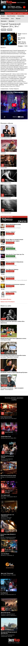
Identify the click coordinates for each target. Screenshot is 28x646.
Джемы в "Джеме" (10, 232)
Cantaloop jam (9, 247)
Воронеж (18, 18)
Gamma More (7, 166)
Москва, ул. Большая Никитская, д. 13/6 (6, 518)
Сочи (12, 18)
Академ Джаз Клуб (6, 436)
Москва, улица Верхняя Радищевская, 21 (7, 459)
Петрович (8, 151)
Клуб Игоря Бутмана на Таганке (13, 227)
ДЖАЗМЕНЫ (20, 13)
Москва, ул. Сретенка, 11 (7, 555)
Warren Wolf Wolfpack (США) (13, 224)
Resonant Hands (10, 277)
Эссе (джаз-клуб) (10, 272)
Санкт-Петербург (21, 2)
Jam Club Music (9, 235)
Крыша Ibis (8, 295)
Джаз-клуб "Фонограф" (7, 573)
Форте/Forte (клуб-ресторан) (8, 475)
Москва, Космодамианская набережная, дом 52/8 (7, 635)
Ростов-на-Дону (5, 18)
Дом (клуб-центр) (5, 612)
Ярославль (4, 21)
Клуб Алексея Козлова (8, 136)
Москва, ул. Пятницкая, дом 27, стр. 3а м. (9, 497)
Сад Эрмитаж (4, 593)
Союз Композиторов (7, 181)
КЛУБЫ (14, 13)
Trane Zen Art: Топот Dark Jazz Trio (15, 254)
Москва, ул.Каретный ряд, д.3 (8, 594)
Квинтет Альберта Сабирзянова (14, 262)
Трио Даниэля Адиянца (12, 269)
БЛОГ (26, 13)
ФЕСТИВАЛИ (8, 13)
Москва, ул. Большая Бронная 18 (8, 478)
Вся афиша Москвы (6, 299)
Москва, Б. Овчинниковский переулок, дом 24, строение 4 (8, 614)
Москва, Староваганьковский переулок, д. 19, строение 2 (8, 538)
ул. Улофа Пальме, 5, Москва (8, 575)
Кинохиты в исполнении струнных (15, 284)
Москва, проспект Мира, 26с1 (8, 438)
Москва (14, 2)
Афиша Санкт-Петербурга (8, 301)
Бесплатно (11, 21)
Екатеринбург (21, 15)
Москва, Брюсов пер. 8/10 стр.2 (9, 418)
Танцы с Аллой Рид (11, 291)
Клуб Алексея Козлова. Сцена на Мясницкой (16, 280)
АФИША (2, 13)
